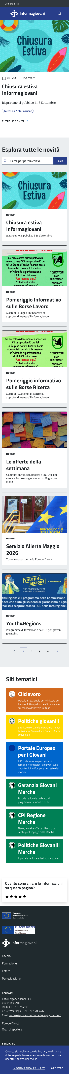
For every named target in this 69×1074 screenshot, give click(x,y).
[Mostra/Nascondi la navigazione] (4, 13)
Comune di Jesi (6, 3)
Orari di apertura (12, 1029)
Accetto (57, 1068)
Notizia (10, 214)
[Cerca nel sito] (59, 13)
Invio (60, 161)
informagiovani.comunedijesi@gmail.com (35, 1015)
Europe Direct (10, 1023)
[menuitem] (6, 956)
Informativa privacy (29, 1068)
